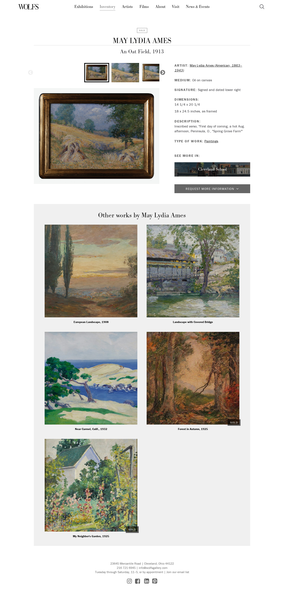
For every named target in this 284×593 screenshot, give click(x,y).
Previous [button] (30, 73)
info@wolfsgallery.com (153, 568)
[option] (96, 72)
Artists (127, 6)
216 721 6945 (126, 568)
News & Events (198, 6)
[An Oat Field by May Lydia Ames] (96, 136)
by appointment (153, 572)
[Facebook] (137, 581)
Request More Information (210, 189)
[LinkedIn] (147, 581)
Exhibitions (83, 6)
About (160, 6)
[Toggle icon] (262, 7)
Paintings (211, 141)
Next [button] (163, 73)
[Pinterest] (155, 581)
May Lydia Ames (142, 41)
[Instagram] (129, 581)
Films (144, 6)
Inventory (107, 6)
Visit (175, 6)
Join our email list (177, 572)
